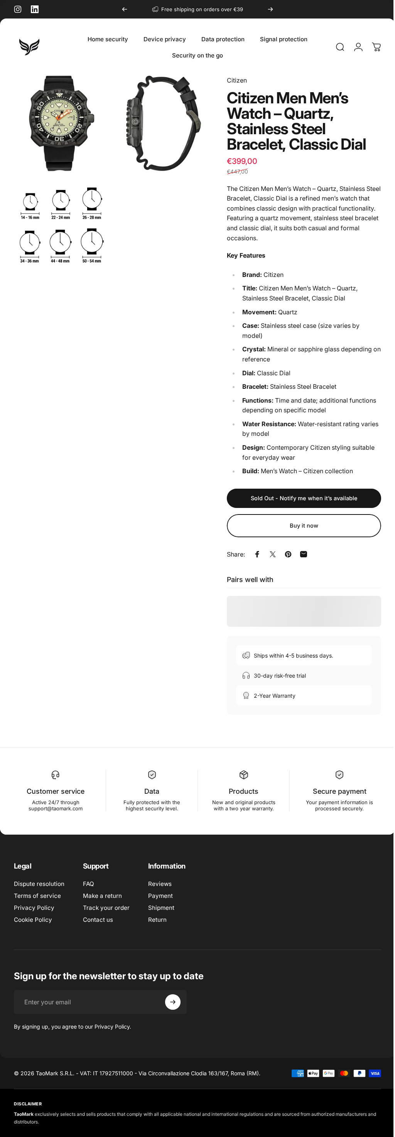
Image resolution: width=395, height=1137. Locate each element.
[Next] (270, 9)
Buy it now (298, 525)
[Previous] (124, 9)
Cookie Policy (33, 919)
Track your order (106, 907)
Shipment (161, 907)
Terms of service (37, 895)
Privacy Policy (34, 907)
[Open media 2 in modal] (159, 122)
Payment (160, 895)
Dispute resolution (39, 883)
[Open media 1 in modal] (60, 122)
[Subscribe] (173, 1002)
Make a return (102, 895)
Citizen (231, 80)
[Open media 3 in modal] (60, 221)
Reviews (160, 883)
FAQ (88, 883)
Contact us (98, 919)
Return (157, 919)
